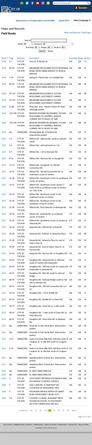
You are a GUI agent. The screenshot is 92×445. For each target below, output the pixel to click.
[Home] (12, 10)
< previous (22, 411)
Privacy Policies (83, 425)
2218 (4, 62)
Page (11, 58)
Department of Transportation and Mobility (35, 21)
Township (30, 48)
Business (29, 425)
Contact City (72, 425)
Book (20, 44)
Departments (38, 425)
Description (34, 58)
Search (27, 40)
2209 (4, 379)
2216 (4, 132)
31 (36, 411)
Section (57, 48)
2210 (4, 371)
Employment (62, 425)
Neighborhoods (19, 425)
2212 (4, 339)
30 (31, 411)
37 (63, 411)
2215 (4, 139)
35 (54, 411)
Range (43, 48)
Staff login (86, 33)
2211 (4, 358)
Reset (50, 51)
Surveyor (38, 44)
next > (74, 411)
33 (45, 411)
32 (40, 411)
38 (68, 411)
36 (59, 411)
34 (50, 411)
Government (7, 425)
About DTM (64, 21)
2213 (4, 326)
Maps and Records (13, 28)
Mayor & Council (50, 425)
